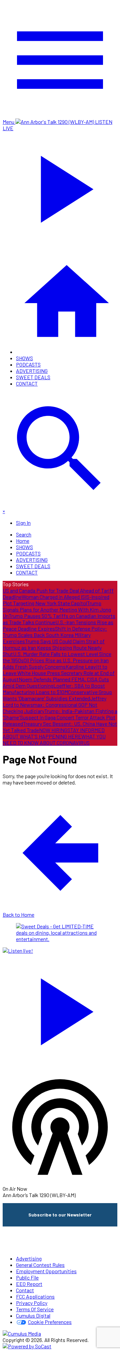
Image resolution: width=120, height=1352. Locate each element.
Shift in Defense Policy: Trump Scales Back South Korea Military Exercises (55, 634)
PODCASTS (28, 364)
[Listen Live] (60, 1008)
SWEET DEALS (33, 377)
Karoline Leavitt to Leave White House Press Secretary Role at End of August (59, 672)
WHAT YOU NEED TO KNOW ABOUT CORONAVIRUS (54, 739)
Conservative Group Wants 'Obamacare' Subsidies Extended (57, 695)
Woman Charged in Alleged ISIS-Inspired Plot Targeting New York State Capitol (56, 600)
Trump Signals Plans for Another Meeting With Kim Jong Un (57, 609)
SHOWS (24, 358)
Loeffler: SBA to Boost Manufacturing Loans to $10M (54, 688)
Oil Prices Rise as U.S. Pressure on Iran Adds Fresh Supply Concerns (56, 663)
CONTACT (27, 383)
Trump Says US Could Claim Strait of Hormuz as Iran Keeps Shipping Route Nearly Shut (54, 647)
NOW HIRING (53, 730)
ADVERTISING (32, 371)
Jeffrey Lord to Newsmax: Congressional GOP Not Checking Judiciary (54, 704)
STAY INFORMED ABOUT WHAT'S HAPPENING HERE (54, 733)
